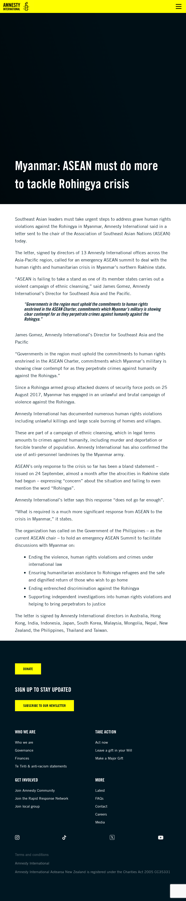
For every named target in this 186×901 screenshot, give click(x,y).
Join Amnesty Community (35, 790)
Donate (28, 669)
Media (100, 822)
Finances (22, 758)
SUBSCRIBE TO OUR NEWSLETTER (44, 705)
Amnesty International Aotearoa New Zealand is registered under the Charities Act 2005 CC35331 (92, 872)
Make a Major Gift (109, 758)
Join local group (27, 806)
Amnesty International (32, 863)
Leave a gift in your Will (113, 750)
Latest (100, 790)
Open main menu (178, 6)
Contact (101, 806)
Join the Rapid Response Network (41, 798)
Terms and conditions (32, 854)
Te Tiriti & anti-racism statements (41, 766)
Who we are (24, 742)
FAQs (99, 798)
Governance (24, 750)
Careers (101, 814)
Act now (101, 742)
